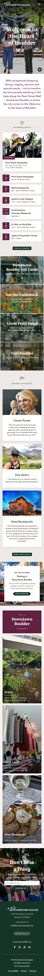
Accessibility (13, 971)
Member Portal (21, 933)
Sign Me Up (20, 888)
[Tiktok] (24, 947)
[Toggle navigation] (39, 4)
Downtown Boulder (25, 960)
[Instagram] (19, 947)
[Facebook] (14, 947)
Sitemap (32, 971)
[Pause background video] (40, 69)
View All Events (22, 248)
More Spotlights (22, 554)
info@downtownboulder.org (22, 925)
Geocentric (25, 966)
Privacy (24, 971)
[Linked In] (29, 947)
